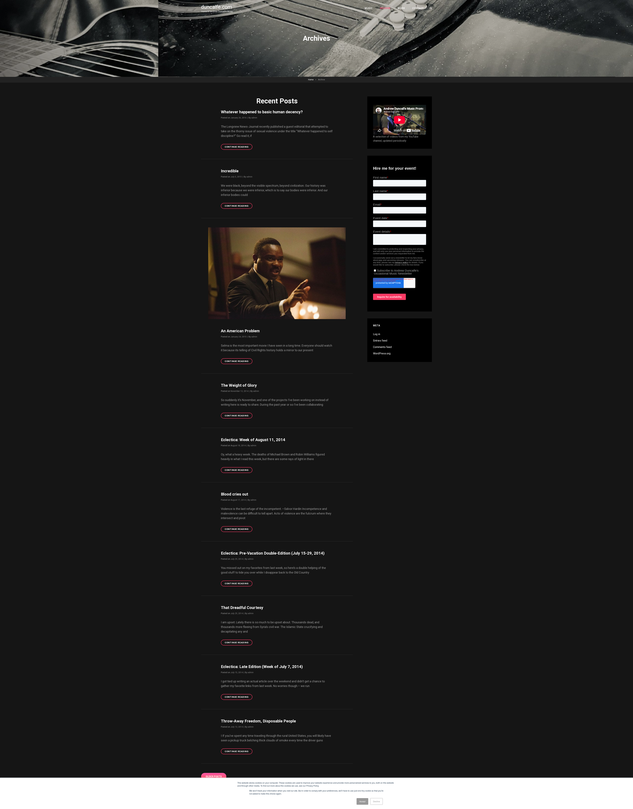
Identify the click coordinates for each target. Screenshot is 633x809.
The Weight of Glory (239, 385)
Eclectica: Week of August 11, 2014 (253, 439)
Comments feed (382, 347)
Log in (376, 334)
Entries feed (380, 340)
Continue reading (238, 147)
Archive (385, 8)
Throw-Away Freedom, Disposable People (258, 721)
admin (254, 118)
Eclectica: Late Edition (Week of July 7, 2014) (262, 666)
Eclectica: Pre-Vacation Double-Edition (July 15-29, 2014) (273, 553)
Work (401, 8)
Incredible (230, 171)
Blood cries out (234, 494)
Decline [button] (376, 801)
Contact (418, 8)
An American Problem (240, 331)
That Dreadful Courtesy (242, 607)
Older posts (214, 776)
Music (369, 8)
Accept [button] (362, 801)
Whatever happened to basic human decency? (262, 112)
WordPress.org (382, 353)
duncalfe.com (216, 7)
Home (311, 79)
